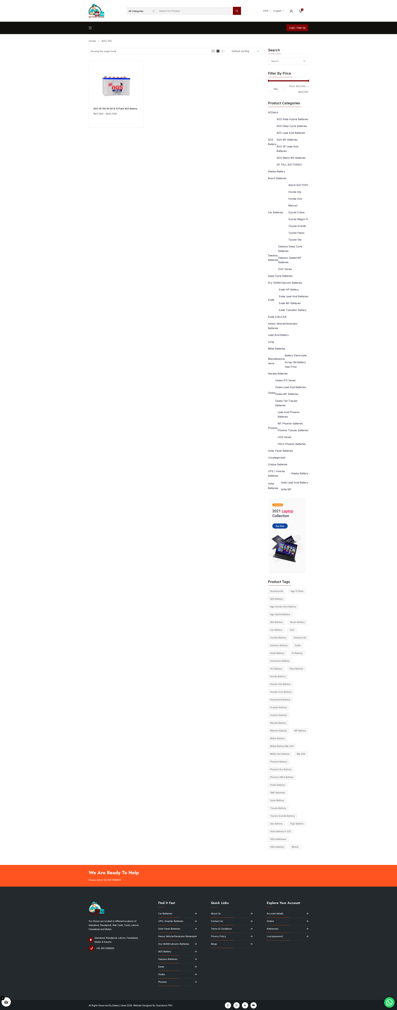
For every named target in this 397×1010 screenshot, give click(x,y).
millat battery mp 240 (282, 746)
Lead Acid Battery (278, 335)
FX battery (297, 653)
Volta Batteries (273, 486)
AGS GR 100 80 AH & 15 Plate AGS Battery (115, 108)
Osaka (271, 392)
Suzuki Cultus (296, 212)
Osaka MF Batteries (286, 394)
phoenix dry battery (280, 769)
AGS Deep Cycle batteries (292, 126)
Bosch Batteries (277, 178)
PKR (266, 10)
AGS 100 (106, 40)
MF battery (300, 730)
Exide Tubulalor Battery (293, 310)
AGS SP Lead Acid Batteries (287, 149)
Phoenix (273, 428)
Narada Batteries (278, 373)
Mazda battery (278, 723)
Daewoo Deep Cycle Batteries (290, 248)
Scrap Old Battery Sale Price (295, 364)
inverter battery (278, 707)
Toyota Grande (297, 226)
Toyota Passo (296, 232)
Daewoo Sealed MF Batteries (289, 260)
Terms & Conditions (221, 928)
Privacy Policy (218, 936)
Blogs (214, 943)
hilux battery (296, 668)
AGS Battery (272, 142)
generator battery (280, 661)
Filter (276, 89)
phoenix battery (278, 761)
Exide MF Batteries (290, 303)
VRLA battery (277, 847)
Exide (271, 299)
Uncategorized (276, 457)
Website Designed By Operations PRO (153, 1005)
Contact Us (217, 921)
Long (271, 341)
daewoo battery (279, 645)
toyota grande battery (282, 816)
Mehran (293, 205)
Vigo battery (296, 823)
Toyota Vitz (295, 239)
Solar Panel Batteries (280, 450)
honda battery (278, 676)
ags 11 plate (297, 591)
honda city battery (280, 684)
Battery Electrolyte (296, 355)
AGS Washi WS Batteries (291, 157)
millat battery (277, 738)
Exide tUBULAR (277, 316)
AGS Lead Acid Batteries (291, 132)
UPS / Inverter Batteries (276, 473)
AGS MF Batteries (287, 139)
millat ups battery (279, 754)
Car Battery (276, 630)
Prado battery (277, 785)
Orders (270, 921)
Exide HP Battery (289, 289)
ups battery (276, 823)
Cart (292, 630)
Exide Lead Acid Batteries (293, 296)
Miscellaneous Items (276, 361)
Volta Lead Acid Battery (294, 482)
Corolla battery (278, 637)
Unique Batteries (277, 464)
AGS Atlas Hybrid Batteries (292, 119)
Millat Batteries (276, 348)
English (277, 10)
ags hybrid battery (280, 614)
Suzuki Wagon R (298, 219)
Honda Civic (295, 198)
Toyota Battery (278, 808)
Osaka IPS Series (285, 380)
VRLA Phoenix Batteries (292, 443)
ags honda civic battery (283, 606)
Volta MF (286, 489)
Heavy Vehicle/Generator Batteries (283, 326)
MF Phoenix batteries (290, 423)
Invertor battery (278, 715)
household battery (280, 699)
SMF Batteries (277, 792)
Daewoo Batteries (273, 257)
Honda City (294, 191)
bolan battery (297, 622)
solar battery (277, 800)
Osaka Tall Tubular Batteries (286, 403)
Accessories (276, 591)
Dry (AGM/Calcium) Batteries (285, 282)
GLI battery (276, 668)
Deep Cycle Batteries (280, 275)
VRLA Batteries (278, 839)
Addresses (272, 928)
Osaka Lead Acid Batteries (290, 387)
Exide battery (277, 653)
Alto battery (276, 622)
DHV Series (285, 269)
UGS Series (284, 437)
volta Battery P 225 (280, 831)
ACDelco (273, 112)
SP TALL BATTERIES (289, 164)
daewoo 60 (300, 637)
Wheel (295, 847)
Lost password (275, 936)
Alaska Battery (276, 171)
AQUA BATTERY (298, 185)
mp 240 (301, 754)
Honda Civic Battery (281, 692)
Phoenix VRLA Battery (281, 777)
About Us (216, 913)
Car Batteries (275, 212)
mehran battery (278, 730)
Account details (275, 913)
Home (93, 40)
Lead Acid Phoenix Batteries (288, 414)
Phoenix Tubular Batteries (293, 430)
